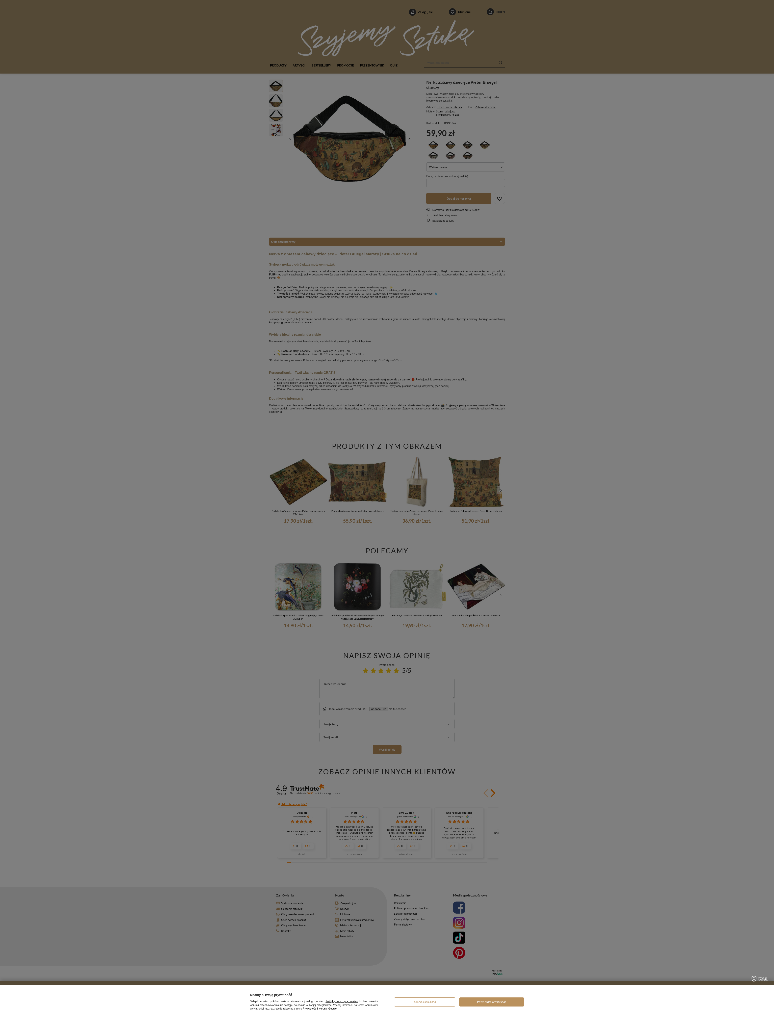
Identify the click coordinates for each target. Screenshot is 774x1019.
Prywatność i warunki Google (320, 1008)
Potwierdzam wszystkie (491, 1001)
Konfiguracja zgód (424, 1001)
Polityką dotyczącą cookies (342, 1001)
